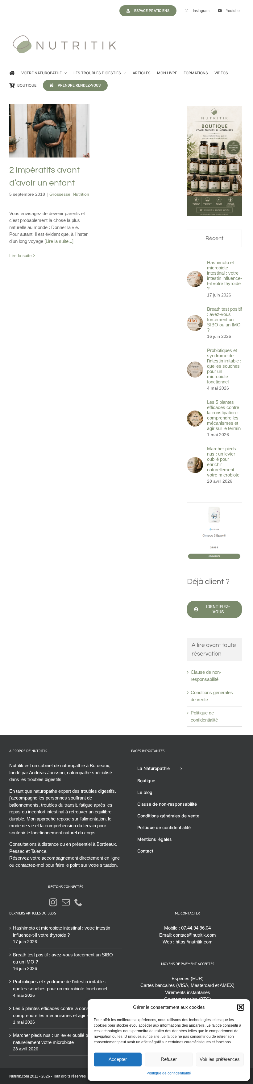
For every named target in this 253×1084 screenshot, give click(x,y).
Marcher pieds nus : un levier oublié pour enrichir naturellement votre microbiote (223, 461)
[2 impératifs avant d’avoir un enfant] (49, 130)
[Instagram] (53, 902)
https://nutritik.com (194, 941)
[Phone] (78, 902)
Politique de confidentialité (169, 1073)
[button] (241, 1007)
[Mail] (66, 902)
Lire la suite (20, 255)
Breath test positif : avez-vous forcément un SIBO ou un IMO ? (224, 319)
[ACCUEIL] (12, 73)
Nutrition (61, 147)
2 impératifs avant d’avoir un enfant (49, 117)
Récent (214, 238)
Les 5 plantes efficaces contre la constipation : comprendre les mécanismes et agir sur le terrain (224, 415)
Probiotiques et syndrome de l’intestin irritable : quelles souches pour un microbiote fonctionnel (224, 366)
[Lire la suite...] (58, 241)
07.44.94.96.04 (196, 928)
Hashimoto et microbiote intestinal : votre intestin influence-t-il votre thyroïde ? (224, 275)
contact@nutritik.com (194, 935)
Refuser (169, 1059)
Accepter (118, 1059)
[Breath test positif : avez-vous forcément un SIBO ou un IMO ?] (195, 318)
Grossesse (40, 147)
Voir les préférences (220, 1059)
